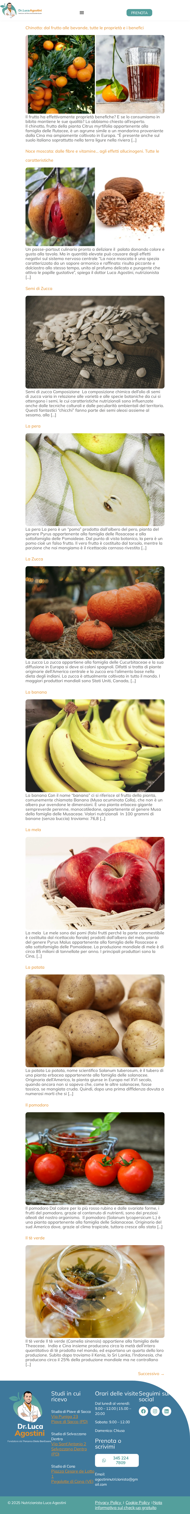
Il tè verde (35, 1238)
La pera (33, 426)
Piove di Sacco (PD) (69, 1421)
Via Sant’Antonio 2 (68, 1443)
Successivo (151, 1373)
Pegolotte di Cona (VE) (72, 1481)
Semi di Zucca (38, 288)
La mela (33, 829)
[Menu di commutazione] (81, 12)
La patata (34, 967)
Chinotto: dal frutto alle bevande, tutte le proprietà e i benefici (84, 27)
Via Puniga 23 (64, 1416)
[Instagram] (155, 1411)
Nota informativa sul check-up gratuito (128, 1505)
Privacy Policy (108, 1502)
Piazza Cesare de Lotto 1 (72, 1474)
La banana (36, 692)
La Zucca (34, 559)
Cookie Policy (138, 1502)
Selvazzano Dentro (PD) (69, 1451)
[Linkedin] (166, 1411)
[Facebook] (143, 1411)
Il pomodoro (36, 1105)
